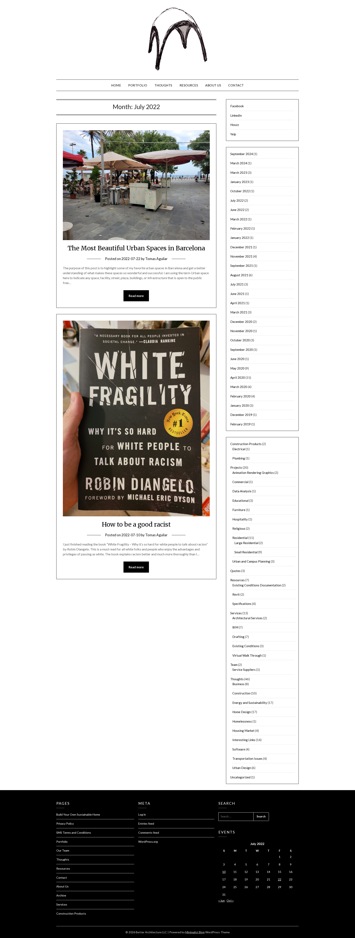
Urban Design (241, 768)
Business (238, 684)
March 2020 (238, 387)
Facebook (237, 106)
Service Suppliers (244, 669)
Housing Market (243, 730)
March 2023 (238, 172)
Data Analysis (241, 491)
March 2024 (238, 163)
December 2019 (241, 415)
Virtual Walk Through (247, 655)
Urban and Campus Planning (251, 561)
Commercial (240, 482)
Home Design (241, 712)
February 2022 (240, 228)
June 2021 (237, 294)
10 (224, 872)
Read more (136, 296)
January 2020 (239, 405)
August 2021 (239, 275)
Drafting (238, 637)
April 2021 (237, 303)
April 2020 (237, 377)
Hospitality (240, 519)
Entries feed (146, 823)
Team (233, 664)
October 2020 (240, 340)
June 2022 (237, 210)
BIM (235, 627)
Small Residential (246, 552)
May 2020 (237, 368)
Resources (189, 85)
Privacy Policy (65, 823)
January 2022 (239, 237)
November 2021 (241, 256)
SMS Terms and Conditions (73, 832)
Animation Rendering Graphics (253, 472)
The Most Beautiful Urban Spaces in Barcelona (136, 248)
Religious (238, 528)
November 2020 (241, 331)
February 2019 (240, 424)
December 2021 (241, 247)
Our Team (62, 850)
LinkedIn (236, 115)
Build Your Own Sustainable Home (78, 814)
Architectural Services (247, 618)
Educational (240, 500)
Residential (240, 538)
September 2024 (241, 154)
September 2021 (241, 265)
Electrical (238, 449)
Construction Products (246, 444)
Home (116, 85)
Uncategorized (240, 777)
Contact (236, 85)
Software (238, 749)
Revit (236, 594)
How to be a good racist (136, 524)
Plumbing (238, 458)
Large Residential (246, 543)
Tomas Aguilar (156, 259)
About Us (213, 85)
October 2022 (240, 191)
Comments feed (148, 832)
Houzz (234, 125)
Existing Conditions (245, 646)
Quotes (235, 571)
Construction (241, 693)
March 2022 (238, 219)
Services (236, 613)
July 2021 (237, 284)
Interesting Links (243, 740)
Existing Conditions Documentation (256, 585)
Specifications (241, 603)
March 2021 (238, 312)
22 (279, 879)
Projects (236, 467)
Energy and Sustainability (249, 702)
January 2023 (239, 182)
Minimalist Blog (195, 932)
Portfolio (137, 85)
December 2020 (241, 321)
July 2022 (237, 200)
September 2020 (241, 349)
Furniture (238, 510)
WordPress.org (148, 841)
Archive (61, 895)
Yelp (233, 134)
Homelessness (242, 721)
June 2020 (237, 359)
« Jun (221, 900)
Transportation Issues (247, 758)
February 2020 (240, 396)
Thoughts (163, 85)
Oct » (230, 900)
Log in (142, 814)
